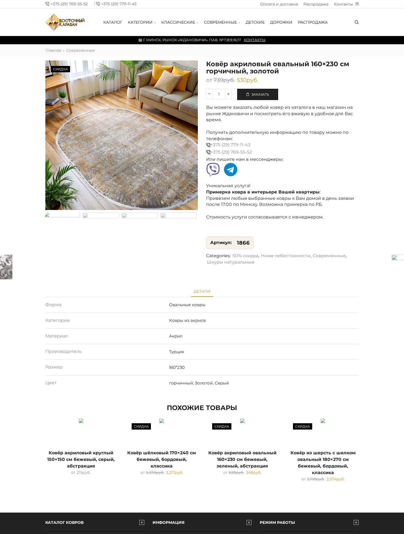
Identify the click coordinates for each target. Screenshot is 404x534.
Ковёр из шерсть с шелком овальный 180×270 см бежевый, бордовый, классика (323, 462)
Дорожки (281, 22)
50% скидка (245, 255)
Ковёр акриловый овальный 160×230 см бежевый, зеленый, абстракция (242, 459)
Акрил (175, 336)
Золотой (204, 383)
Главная (53, 50)
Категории (140, 22)
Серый (222, 383)
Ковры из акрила (187, 320)
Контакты (343, 4)
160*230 (177, 367)
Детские (255, 22)
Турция (176, 351)
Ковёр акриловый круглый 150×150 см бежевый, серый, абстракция (81, 459)
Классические (178, 22)
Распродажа (315, 4)
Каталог (112, 22)
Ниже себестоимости (285, 255)
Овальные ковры (187, 304)
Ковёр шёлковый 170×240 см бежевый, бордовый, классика (161, 459)
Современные (220, 22)
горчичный (181, 383)
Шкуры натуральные (230, 262)
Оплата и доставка (279, 4)
